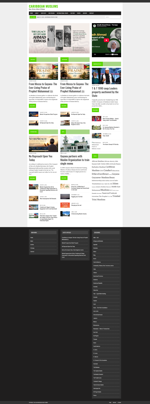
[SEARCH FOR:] (112, 17)
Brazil (94, 258)
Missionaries (96, 325)
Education (115, 171)
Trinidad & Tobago (97, 381)
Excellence (103, 173)
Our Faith (43, 13)
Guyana (115, 173)
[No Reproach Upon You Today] (33, 124)
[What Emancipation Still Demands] (33, 200)
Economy (95, 286)
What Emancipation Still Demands (48, 199)
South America (96, 346)
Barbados (95, 248)
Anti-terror (101, 164)
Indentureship (97, 180)
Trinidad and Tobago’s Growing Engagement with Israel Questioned (48, 208)
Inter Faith (95, 311)
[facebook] (111, 1)
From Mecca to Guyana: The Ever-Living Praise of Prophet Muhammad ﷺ (43, 87)
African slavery (109, 161)
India (103, 180)
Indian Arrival (109, 180)
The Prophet (103, 196)
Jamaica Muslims (101, 187)
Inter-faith (104, 184)
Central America (97, 262)
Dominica (95, 279)
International (33, 132)
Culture (72, 13)
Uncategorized (96, 388)
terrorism (95, 196)
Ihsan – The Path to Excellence (100, 307)
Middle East (115, 186)
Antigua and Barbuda (98, 241)
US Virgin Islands (97, 392)
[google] (117, 1)
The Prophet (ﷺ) (97, 378)
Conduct (108, 170)
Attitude (113, 164)
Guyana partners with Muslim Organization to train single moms (74, 159)
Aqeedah (95, 244)
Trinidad (116, 196)
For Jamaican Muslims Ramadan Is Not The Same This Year (111, 128)
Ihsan (112, 177)
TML (111, 196)
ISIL (108, 184)
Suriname (99, 193)
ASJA (108, 164)
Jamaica (94, 187)
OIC (111, 190)
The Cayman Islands (97, 371)
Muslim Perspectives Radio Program (48, 114)
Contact (91, 13)
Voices (78, 13)
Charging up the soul (76, 205)
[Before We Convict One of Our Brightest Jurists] (65, 124)
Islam (115, 183)
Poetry (114, 190)
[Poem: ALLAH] (96, 137)
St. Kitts (95, 350)
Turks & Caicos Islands (98, 385)
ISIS (111, 184)
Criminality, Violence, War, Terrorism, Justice (103, 265)
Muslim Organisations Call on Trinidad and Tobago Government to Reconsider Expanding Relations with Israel (49, 189)
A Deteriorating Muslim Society (78, 214)
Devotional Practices (98, 276)
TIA (109, 196)
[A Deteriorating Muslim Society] (65, 215)
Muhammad (96, 190)
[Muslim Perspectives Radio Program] (33, 116)
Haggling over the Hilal (76, 197)
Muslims (105, 189)
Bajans (118, 164)
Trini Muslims (98, 199)
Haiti (94, 304)
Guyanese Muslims (100, 177)
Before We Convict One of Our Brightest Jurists (78, 123)
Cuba (94, 269)
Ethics (95, 173)
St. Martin (95, 357)
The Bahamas (96, 367)
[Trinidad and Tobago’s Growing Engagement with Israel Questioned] (33, 208)
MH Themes (45, 402)
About (37, 13)
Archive (85, 13)
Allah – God (96, 237)
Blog (94, 255)
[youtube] (120, 1)
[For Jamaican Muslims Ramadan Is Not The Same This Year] (96, 129)
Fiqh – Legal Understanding (99, 293)
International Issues (62, 13)
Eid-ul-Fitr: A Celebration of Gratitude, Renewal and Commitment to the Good (80, 188)
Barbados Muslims (98, 167)
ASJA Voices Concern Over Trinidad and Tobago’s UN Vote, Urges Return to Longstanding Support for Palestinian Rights (48, 218)
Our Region (51, 13)
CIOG (101, 171)
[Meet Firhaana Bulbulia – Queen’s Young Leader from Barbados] (96, 120)
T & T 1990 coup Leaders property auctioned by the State (105, 92)
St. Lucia (95, 353)
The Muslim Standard (98, 374)
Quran (117, 190)
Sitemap (32, 248)
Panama (95, 339)
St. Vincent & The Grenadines (100, 360)
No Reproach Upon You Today (47, 123)
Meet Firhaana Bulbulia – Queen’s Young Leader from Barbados (111, 119)
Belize (94, 251)
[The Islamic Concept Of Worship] (96, 148)
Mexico (95, 321)
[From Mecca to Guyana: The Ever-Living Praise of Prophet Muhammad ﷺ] (43, 79)
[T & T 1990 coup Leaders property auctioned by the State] (106, 83)
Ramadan (94, 193)
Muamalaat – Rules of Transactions (101, 328)
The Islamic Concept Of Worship (110, 144)
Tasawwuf (106, 193)
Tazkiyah (113, 193)
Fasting (110, 174)
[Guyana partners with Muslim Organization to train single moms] (75, 151)
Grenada (95, 297)
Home (31, 13)
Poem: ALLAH (106, 136)
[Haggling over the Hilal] (65, 198)
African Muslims (98, 161)
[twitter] (114, 1)
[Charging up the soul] (65, 207)
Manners (108, 187)
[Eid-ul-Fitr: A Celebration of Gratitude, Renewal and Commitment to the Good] (65, 188)
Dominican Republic (97, 283)
